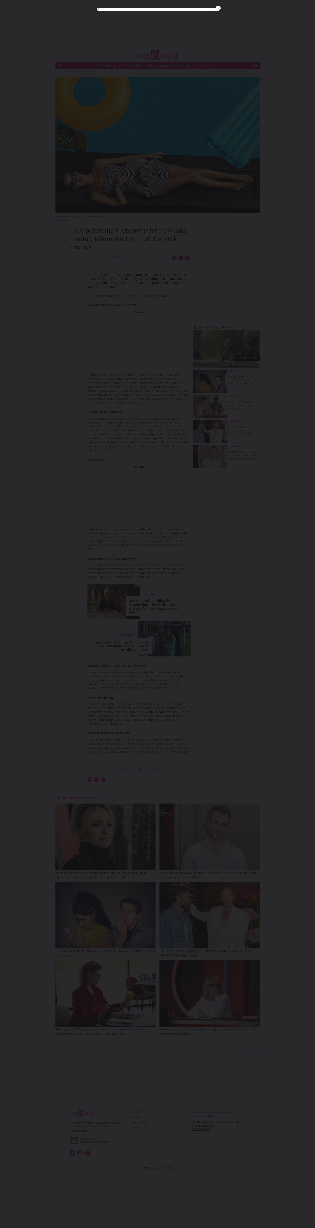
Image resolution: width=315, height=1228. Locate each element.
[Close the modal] (218, 8)
